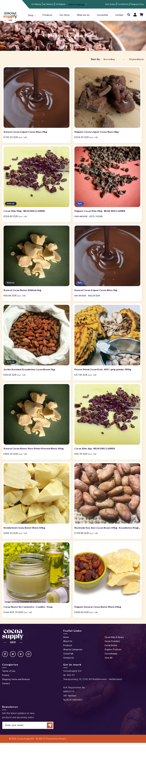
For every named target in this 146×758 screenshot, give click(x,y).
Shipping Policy (137, 4)
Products (67, 645)
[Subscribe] (50, 725)
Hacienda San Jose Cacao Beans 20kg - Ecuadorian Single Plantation (107, 528)
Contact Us (68, 658)
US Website (36, 4)
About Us (67, 641)
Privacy (5, 675)
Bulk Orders (110, 4)
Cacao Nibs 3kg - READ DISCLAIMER (94, 448)
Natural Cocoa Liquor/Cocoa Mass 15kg (25, 132)
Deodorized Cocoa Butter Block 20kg (24, 528)
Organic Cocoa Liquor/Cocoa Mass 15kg (96, 132)
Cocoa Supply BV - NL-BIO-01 (31, 739)
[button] (31, 15)
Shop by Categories (72, 649)
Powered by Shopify (56, 739)
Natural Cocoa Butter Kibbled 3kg (22, 290)
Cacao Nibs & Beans (114, 637)
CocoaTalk (68, 653)
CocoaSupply (111, 653)
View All (108, 658)
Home (66, 637)
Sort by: (96, 59)
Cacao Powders (112, 641)
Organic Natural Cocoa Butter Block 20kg (97, 607)
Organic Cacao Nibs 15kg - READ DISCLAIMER (99, 211)
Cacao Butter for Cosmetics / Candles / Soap (28, 607)
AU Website (48, 4)
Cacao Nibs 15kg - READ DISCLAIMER (24, 211)
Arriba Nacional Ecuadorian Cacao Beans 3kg (29, 369)
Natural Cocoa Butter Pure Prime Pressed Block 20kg (34, 448)
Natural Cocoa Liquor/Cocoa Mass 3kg (95, 290)
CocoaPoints (123, 4)
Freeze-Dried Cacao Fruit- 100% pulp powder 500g (102, 369)
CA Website (60, 4)
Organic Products (113, 649)
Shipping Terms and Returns (16, 679)
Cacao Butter (111, 645)
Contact (6, 683)
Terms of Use (8, 671)
